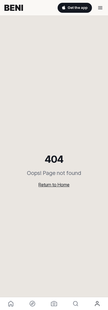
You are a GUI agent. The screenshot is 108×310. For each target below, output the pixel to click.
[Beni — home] (13, 8)
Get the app (78, 7)
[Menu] (100, 8)
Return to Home (54, 184)
